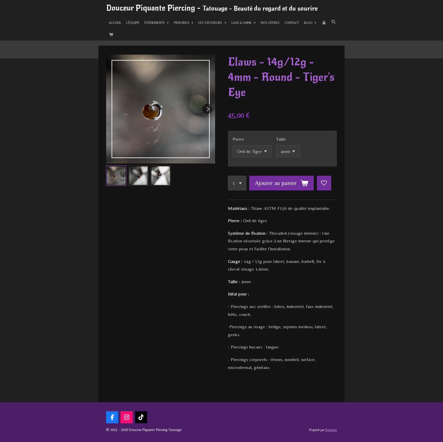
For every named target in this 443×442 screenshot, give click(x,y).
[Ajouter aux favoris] (324, 183)
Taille (281, 139)
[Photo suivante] (207, 109)
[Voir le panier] (111, 34)
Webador (331, 430)
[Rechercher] (333, 22)
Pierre (238, 139)
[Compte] (324, 23)
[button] (116, 176)
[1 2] (237, 183)
